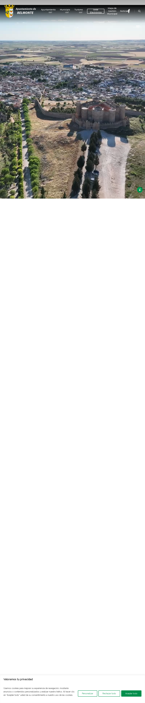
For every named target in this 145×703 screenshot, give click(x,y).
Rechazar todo (109, 693)
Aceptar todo (131, 693)
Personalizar (87, 693)
